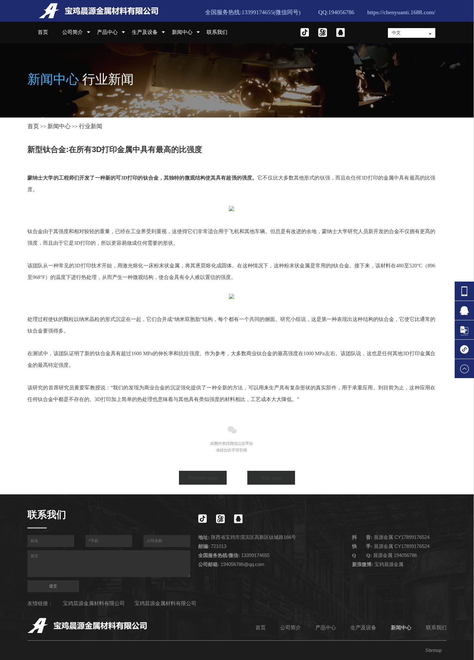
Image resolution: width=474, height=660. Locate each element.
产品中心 (107, 32)
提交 (53, 586)
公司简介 (72, 32)
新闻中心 (182, 32)
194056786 (405, 555)
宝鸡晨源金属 (388, 564)
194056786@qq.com (242, 564)
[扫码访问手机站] (464, 349)
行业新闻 (90, 126)
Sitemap (433, 650)
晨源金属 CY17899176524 (402, 537)
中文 (396, 32)
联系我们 (217, 32)
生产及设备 (145, 32)
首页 (43, 32)
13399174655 (255, 555)
